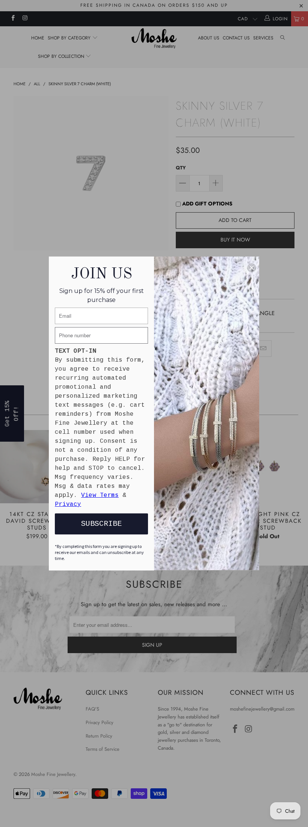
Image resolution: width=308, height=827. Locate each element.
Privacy (68, 504)
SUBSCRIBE (101, 523)
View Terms (100, 495)
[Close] (251, 268)
